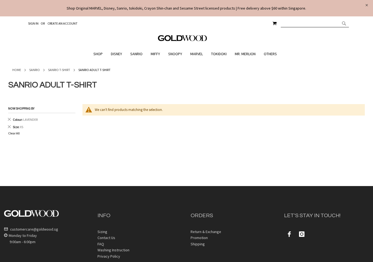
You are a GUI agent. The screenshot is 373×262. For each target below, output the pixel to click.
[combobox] (315, 23)
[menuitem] (99, 54)
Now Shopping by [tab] (21, 108)
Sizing (102, 231)
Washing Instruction (113, 250)
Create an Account (63, 23)
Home (16, 70)
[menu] (186, 54)
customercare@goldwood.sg (33, 229)
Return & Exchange (206, 231)
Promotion (199, 237)
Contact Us (106, 237)
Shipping (198, 244)
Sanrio (34, 70)
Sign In (33, 23)
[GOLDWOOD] (183, 40)
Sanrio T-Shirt (59, 70)
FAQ (100, 244)
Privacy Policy (108, 256)
